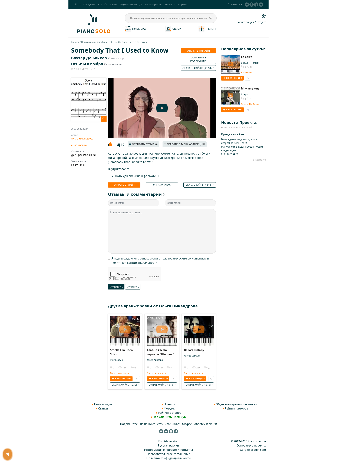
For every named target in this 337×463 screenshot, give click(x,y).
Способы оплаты (107, 4)
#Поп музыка (79, 145)
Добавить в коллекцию (198, 59)
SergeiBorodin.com (253, 450)
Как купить (89, 4)
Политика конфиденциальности (168, 458)
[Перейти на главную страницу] (93, 23)
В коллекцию (163, 184)
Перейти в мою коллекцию (185, 144)
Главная (75, 42)
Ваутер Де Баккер (89, 57)
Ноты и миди (88, 42)
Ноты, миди (139, 28)
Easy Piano (246, 72)
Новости (170, 404)
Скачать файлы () (197, 68)
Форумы (182, 4)
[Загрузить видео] (125, 328)
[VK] (247, 4)
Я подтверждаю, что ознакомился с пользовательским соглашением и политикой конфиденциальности (160, 261)
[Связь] (7, 454)
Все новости (259, 159)
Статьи (176, 28)
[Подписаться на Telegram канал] (261, 4)
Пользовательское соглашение (168, 454)
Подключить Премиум (170, 417)
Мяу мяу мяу (250, 88)
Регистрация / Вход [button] (250, 22)
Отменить (133, 286)
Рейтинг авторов (169, 413)
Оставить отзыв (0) (144, 144)
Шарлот (246, 94)
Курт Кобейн (116, 359)
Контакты (170, 4)
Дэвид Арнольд (155, 359)
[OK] (251, 4)
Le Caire (246, 57)
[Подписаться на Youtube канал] (161, 431)
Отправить (116, 286)
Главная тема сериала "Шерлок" (160, 352)
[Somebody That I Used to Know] (88, 99)
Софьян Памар (250, 62)
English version (168, 441)
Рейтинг (211, 28)
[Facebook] (256, 4)
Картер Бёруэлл (192, 355)
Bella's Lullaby (194, 350)
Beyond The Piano (250, 104)
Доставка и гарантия (151, 4)
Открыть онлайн (198, 50)
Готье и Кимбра (87, 63)
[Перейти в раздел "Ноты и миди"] (128, 28)
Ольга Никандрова (82, 138)
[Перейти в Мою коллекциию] (137, 378)
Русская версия (168, 445)
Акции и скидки (128, 4)
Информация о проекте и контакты (168, 450)
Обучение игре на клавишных (236, 404)
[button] (78, 4)
